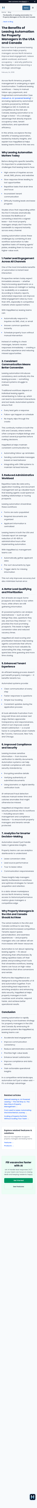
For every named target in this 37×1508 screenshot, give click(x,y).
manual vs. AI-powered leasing (16, 98)
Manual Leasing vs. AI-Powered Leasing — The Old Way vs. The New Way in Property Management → (17, 1103)
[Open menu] (33, 8)
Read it (24, 1)
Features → (9, 1142)
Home (4, 12)
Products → (9, 1146)
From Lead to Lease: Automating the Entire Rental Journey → (17, 1111)
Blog (9, 12)
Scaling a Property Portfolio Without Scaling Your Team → (16, 1117)
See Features (18, 1186)
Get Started (19, 1180)
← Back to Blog (7, 22)
